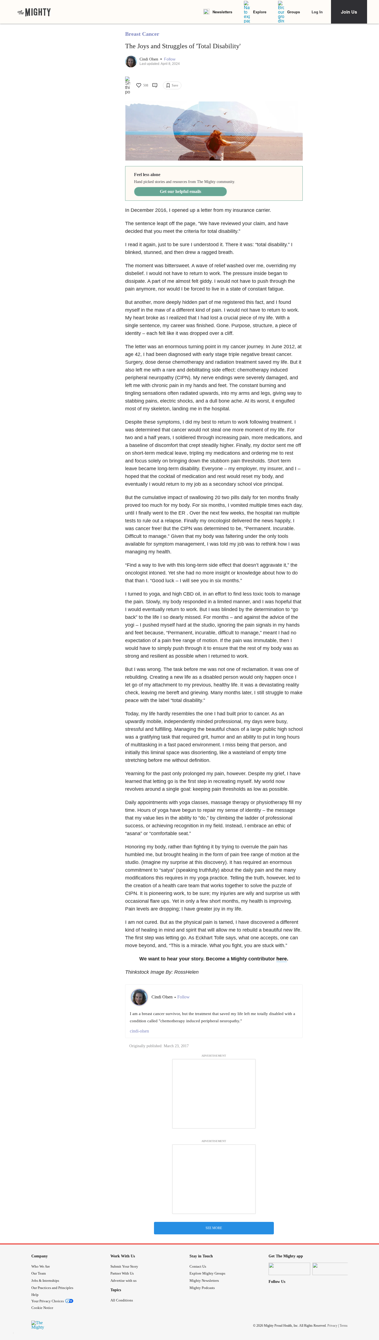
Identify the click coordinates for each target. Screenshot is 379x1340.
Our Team (38, 1273)
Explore (259, 11)
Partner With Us (122, 1273)
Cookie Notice (42, 1308)
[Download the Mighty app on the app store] (289, 1269)
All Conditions (121, 1300)
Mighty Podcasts (202, 1288)
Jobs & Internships (45, 1280)
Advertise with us (123, 1280)
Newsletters (222, 11)
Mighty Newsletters (204, 1280)
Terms (344, 1326)
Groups (293, 11)
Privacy (332, 1326)
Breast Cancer (142, 34)
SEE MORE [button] (214, 1228)
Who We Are (40, 1266)
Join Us (349, 12)
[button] (169, 59)
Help (35, 1295)
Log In (317, 11)
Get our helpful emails (180, 191)
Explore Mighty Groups (207, 1273)
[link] (34, 12)
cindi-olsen (139, 1031)
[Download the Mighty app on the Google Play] (333, 1269)
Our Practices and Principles (52, 1288)
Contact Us (198, 1266)
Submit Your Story (124, 1266)
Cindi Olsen (149, 59)
